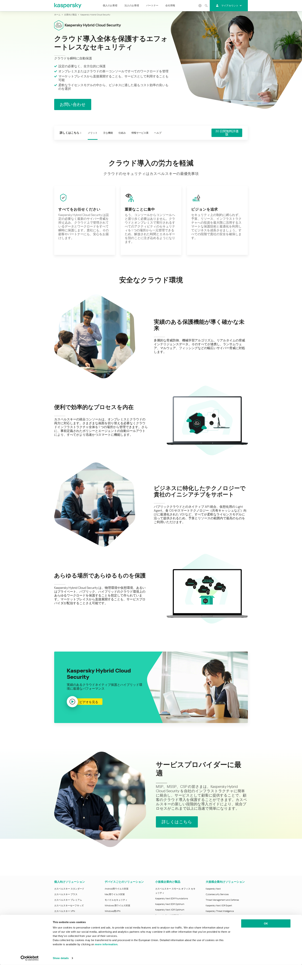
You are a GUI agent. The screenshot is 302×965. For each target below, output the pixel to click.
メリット (93, 132)
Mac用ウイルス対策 (115, 894)
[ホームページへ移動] (68, 5)
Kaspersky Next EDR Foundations (171, 898)
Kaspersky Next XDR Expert (219, 905)
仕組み (122, 132)
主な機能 (108, 132)
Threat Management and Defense (222, 900)
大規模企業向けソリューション (225, 881)
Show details (61, 958)
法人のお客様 (131, 5)
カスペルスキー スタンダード (69, 888)
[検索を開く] (206, 5)
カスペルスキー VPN (64, 911)
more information (106, 944)
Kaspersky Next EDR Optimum (169, 904)
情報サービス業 (140, 132)
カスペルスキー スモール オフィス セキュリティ (175, 890)
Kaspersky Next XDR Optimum (169, 909)
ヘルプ (157, 132)
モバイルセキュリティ (116, 900)
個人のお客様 (110, 5)
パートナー (152, 5)
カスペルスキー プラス (65, 894)
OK (266, 923)
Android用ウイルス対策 (116, 888)
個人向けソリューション (69, 881)
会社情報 (170, 5)
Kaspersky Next (213, 888)
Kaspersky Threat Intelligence (220, 911)
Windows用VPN (112, 911)
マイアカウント (229, 5)
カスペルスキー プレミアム (68, 900)
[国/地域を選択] (200, 5)
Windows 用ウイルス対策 (117, 905)
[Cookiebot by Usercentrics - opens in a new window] (29, 958)
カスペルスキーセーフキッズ (69, 905)
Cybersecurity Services (217, 894)
